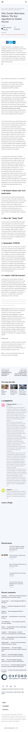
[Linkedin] (14, 42)
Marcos (3, 626)
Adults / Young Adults (9, 8)
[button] (26, 2)
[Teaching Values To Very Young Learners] (4, 575)
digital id (3, 611)
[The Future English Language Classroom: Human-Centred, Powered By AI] (4, 549)
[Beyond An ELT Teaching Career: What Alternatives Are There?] (14, 386)
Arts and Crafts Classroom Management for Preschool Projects (16, 583)
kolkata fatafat (5, 642)
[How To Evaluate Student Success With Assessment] (4, 566)
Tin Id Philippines (5, 621)
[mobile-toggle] (2, 2)
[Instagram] (7, 686)
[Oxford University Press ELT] (2, 28)
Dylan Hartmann (5, 647)
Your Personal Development (18, 34)
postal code (4, 616)
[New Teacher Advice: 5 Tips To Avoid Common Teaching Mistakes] (23, 386)
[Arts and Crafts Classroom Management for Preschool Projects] (4, 584)
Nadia (2, 659)
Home (2, 8)
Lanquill (3, 654)
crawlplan (3, 632)
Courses (3, 606)
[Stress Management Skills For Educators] (5, 386)
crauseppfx (4, 595)
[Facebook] (7, 42)
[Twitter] (10, 42)
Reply (7, 485)
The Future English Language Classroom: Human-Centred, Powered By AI (16, 548)
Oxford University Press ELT (7, 28)
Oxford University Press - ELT (11, 728)
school (3, 637)
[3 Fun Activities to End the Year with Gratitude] (4, 558)
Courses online (5, 601)
